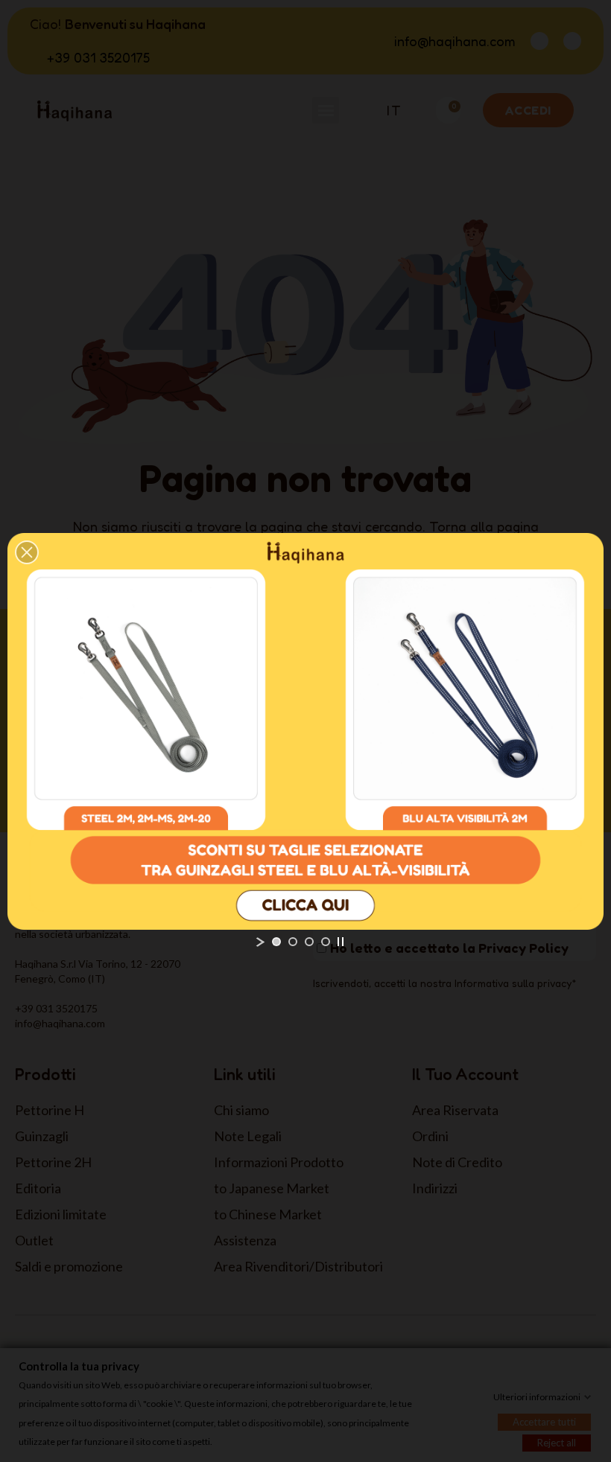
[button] (27, 552)
